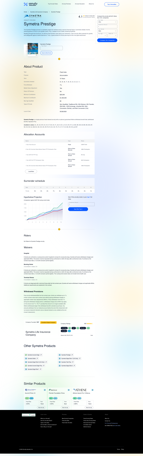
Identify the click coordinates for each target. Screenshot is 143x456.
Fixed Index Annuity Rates (89, 420)
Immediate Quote (87, 424)
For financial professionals (111, 423)
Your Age (100, 33)
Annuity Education (80, 4)
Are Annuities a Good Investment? (49, 424)
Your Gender (101, 29)
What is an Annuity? (45, 418)
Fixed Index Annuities (67, 422)
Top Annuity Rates (53, 4)
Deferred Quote (87, 426)
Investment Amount (73, 202)
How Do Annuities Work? (46, 420)
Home (25, 12)
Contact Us (107, 421)
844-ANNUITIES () (112, 425)
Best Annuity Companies (68, 418)
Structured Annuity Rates (89, 422)
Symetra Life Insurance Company (39, 12)
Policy (122, 449)
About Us (91, 4)
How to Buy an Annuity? (46, 426)
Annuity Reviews (66, 4)
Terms (118, 449)
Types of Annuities (45, 422)
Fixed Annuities (65, 420)
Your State (100, 20)
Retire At (111, 33)
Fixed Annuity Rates (88, 418)
